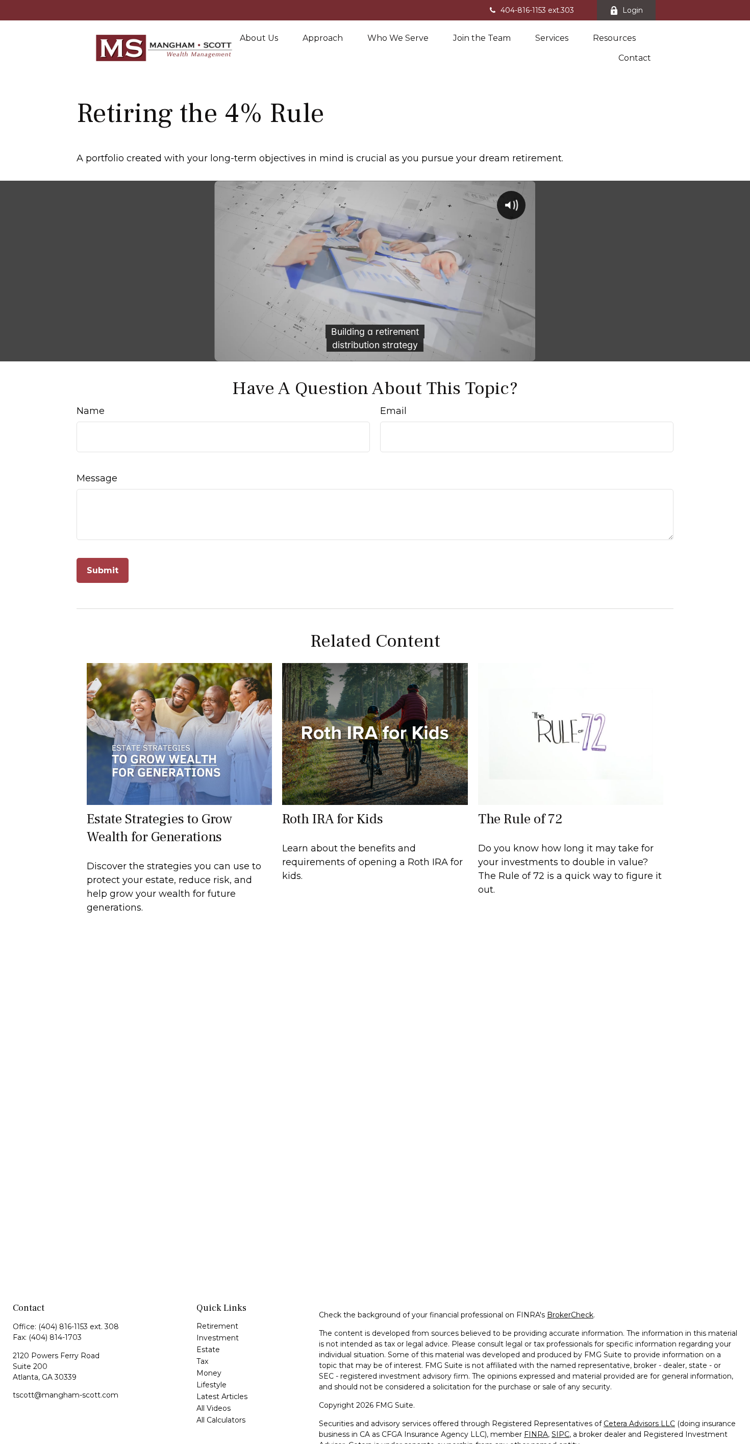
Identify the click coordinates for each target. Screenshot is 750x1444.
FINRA (536, 1434)
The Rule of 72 (520, 819)
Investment (217, 1337)
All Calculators (220, 1420)
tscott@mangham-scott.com (65, 1395)
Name (91, 411)
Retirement (217, 1326)
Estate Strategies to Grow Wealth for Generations (159, 828)
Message (97, 478)
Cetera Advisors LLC (639, 1423)
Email (393, 411)
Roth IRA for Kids (332, 819)
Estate (208, 1349)
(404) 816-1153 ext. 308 (78, 1326)
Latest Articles (221, 1396)
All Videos (213, 1408)
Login (632, 10)
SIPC (560, 1434)
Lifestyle (211, 1384)
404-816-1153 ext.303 (537, 10)
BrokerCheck (570, 1314)
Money (208, 1373)
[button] (259, 37)
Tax (202, 1361)
